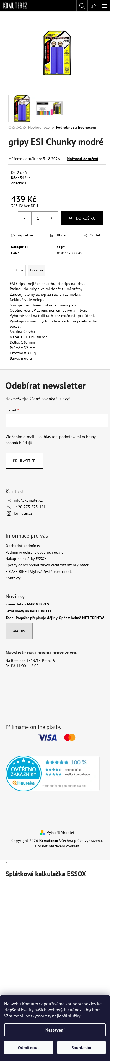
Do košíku (85, 218)
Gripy (61, 246)
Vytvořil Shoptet (60, 832)
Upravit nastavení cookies (57, 846)
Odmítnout (28, 1047)
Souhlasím (81, 1047)
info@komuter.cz (28, 500)
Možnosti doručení (82, 158)
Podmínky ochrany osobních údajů (35, 552)
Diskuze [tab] (36, 270)
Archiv (19, 631)
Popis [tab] (19, 270)
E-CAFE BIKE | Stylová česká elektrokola (39, 571)
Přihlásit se (24, 460)
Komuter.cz (23, 513)
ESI (27, 183)
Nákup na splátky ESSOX (26, 558)
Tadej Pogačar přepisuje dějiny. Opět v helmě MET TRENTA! (55, 618)
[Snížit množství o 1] (25, 218)
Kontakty (13, 577)
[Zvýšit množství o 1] (51, 218)
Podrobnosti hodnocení (76, 127)
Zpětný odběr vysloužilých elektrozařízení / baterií (48, 564)
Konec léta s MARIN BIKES (27, 604)
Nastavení (54, 1030)
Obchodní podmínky (23, 545)
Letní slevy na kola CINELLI (28, 611)
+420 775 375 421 (30, 506)
